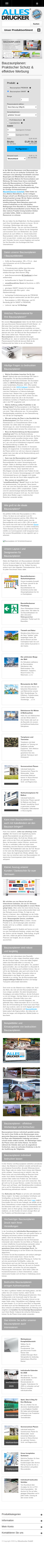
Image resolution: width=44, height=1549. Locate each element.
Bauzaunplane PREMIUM (19, 88)
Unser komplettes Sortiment (28, 1454)
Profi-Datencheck (17, 120)
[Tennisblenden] (11, 1405)
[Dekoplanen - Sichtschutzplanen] (11, 636)
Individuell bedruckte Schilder (29, 1481)
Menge (9, 96)
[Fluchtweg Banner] (11, 609)
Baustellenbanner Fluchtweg (28, 604)
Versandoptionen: (13, 112)
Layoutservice (16, 123)
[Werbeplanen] (11, 1345)
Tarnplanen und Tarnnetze (27, 738)
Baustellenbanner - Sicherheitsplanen (28, 577)
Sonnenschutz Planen (29, 766)
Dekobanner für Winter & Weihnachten (30, 712)
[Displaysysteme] (11, 1459)
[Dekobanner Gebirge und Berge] (11, 663)
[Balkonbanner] (11, 799)
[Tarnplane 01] (11, 743)
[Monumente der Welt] (11, 690)
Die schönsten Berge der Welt (29, 658)
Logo (33, 1200)
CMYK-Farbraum (22, 387)
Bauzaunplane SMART (18, 91)
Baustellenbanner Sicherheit (13, 192)
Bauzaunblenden (31, 1009)
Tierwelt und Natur (28, 630)
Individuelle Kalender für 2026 (29, 1371)
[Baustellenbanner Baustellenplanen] (11, 582)
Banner (36, 524)
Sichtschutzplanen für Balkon (29, 794)
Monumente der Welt (29, 684)
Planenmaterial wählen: (15, 104)
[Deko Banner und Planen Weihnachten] (11, 716)
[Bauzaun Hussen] (11, 772)
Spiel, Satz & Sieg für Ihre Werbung (29, 1401)
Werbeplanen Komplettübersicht (28, 1340)
